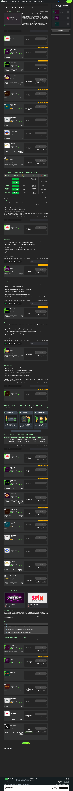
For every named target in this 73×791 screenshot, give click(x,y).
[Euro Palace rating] (12, 147)
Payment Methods (14, 1)
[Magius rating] (12, 687)
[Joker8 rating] (12, 648)
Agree (64, 787)
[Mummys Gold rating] (12, 80)
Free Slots (32, 780)
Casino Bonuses (38, 1)
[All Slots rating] (12, 134)
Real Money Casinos (27, 1)
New (19, 31)
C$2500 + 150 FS (29, 162)
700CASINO (28, 731)
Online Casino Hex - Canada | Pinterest (68, 779)
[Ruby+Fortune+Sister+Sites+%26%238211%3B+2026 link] (8, 748)
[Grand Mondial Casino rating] (12, 162)
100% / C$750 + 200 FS (29, 649)
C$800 (29, 95)
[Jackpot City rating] (12, 53)
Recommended (12, 31)
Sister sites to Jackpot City (9, 255)
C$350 (29, 67)
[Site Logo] (4, 1)
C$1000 (29, 41)
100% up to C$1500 (29, 135)
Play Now (41, 38)
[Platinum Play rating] (12, 121)
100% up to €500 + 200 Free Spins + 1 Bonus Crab (29, 689)
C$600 (29, 148)
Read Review (20, 39)
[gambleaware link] (62, 785)
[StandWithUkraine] (59, 1)
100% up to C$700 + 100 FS (29, 729)
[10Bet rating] (12, 728)
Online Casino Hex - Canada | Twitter (66, 779)
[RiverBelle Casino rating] (12, 94)
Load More (25, 743)
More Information (54, 788)
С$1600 (29, 54)
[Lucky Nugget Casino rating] (12, 108)
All (5, 31)
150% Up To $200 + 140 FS (29, 109)
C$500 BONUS (29, 81)
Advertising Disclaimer (43, 27)
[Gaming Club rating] (12, 66)
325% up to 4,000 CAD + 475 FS (29, 716)
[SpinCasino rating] (12, 40)
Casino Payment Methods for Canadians (60, 33)
